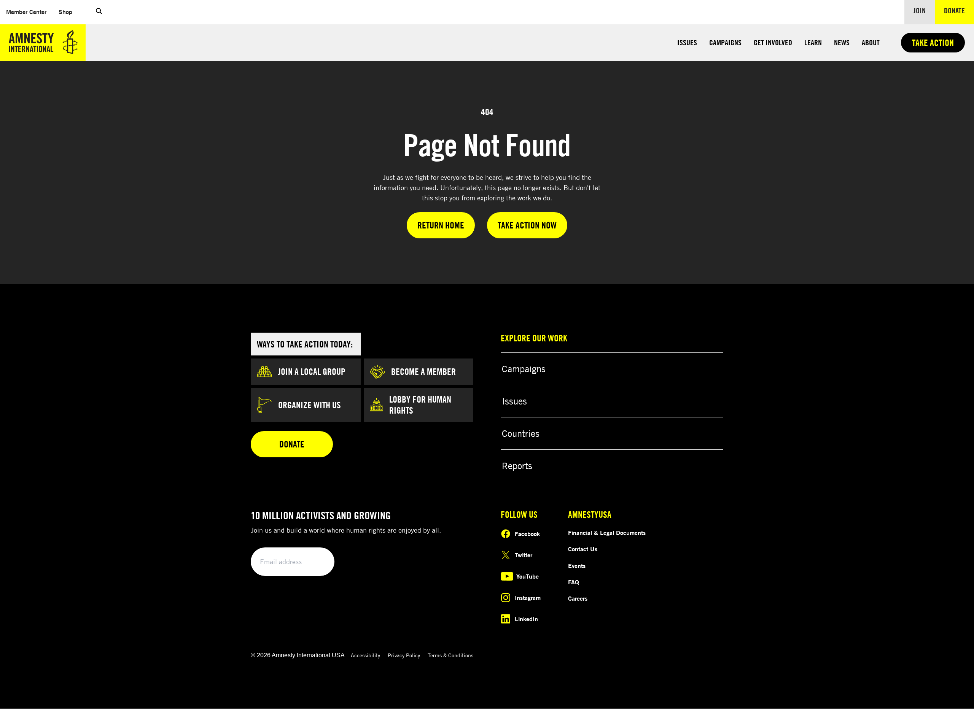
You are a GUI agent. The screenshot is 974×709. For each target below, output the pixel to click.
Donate (959, 10)
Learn (813, 42)
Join (920, 10)
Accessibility (365, 655)
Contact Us (582, 549)
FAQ (573, 582)
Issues (687, 42)
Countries (521, 433)
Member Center (29, 12)
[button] (99, 12)
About (871, 42)
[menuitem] (26, 12)
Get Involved (773, 42)
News (842, 42)
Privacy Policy (404, 655)
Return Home (440, 225)
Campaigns (725, 42)
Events (577, 565)
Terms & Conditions (450, 655)
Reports (517, 465)
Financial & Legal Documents (607, 532)
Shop (68, 12)
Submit (315, 562)
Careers (577, 598)
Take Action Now (527, 225)
